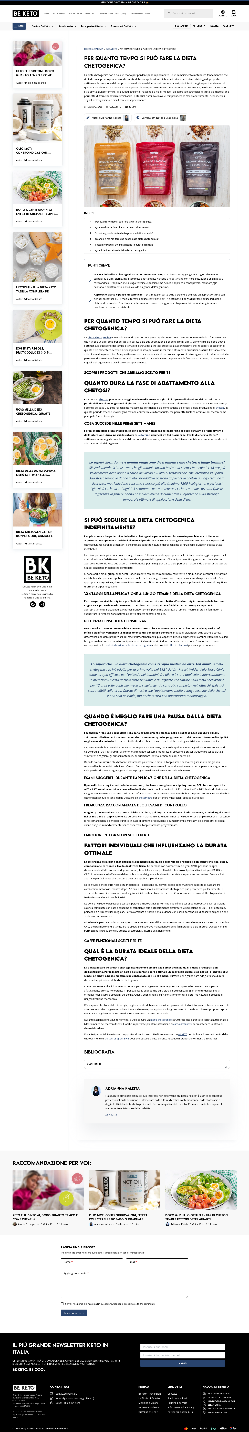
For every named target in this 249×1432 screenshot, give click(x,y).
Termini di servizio (177, 1402)
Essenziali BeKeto (122, 26)
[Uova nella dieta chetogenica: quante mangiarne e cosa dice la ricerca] (38, 399)
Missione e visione (148, 1402)
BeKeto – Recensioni (149, 1393)
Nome (68, 1261)
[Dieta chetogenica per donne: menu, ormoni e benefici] (38, 521)
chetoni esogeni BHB (117, 1038)
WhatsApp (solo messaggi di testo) (75, 1398)
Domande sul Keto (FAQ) (112, 13)
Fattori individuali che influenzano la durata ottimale (124, 244)
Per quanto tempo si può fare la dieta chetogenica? (123, 221)
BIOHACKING (181, 26)
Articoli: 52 (111, 1114)
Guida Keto (112, 49)
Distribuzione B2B (148, 1412)
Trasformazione (140, 13)
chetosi (103, 399)
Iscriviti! (182, 1363)
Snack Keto (65, 26)
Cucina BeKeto (41, 26)
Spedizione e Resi (177, 1398)
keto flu (143, 435)
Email (133, 1261)
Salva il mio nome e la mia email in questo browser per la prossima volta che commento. (110, 1303)
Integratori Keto (92, 26)
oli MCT (182, 1034)
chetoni (220, 407)
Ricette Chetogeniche (82, 13)
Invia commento (74, 1313)
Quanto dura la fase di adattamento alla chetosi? (122, 227)
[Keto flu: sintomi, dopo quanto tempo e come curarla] (38, 64)
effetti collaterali (178, 645)
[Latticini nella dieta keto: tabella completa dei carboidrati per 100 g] (38, 268)
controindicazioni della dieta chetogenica (128, 645)
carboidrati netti (182, 1024)
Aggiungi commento (76, 1273)
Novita (214, 26)
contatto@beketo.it (66, 1393)
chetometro (145, 797)
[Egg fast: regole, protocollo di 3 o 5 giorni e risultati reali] (38, 338)
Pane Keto (228, 26)
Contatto (172, 1393)
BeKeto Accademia (54, 13)
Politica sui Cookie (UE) (180, 1412)
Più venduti (199, 26)
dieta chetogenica (99, 337)
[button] (157, 1064)
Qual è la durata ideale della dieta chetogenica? (121, 250)
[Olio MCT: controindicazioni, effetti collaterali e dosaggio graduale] (38, 130)
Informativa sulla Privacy (181, 1407)
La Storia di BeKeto (149, 1398)
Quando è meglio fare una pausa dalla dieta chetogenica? (127, 238)
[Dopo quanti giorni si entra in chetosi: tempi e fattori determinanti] (38, 199)
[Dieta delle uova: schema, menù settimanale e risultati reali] (38, 460)
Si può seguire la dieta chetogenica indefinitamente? (124, 233)
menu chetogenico (161, 1019)
